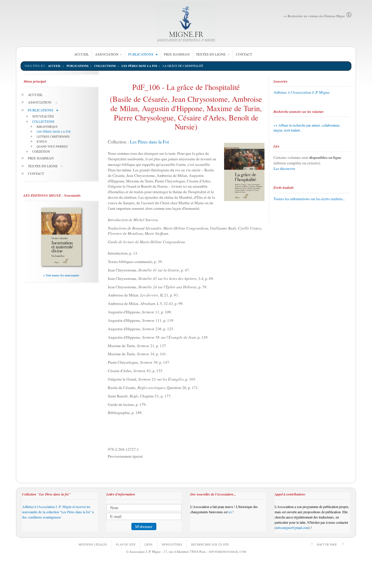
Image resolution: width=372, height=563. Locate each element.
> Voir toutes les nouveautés (61, 275)
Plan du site (125, 544)
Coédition (41, 151)
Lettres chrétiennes (53, 136)
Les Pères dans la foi (139, 66)
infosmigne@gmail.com (292, 527)
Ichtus (42, 141)
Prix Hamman (177, 54)
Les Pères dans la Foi (149, 142)
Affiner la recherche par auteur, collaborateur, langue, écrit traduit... (306, 127)
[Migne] (186, 24)
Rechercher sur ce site (210, 544)
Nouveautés (43, 116)
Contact (244, 54)
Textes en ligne (211, 54)
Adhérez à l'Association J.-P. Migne (301, 92)
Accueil (81, 54)
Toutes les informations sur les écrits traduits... (309, 198)
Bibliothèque (47, 127)
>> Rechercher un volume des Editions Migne (314, 15)
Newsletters (172, 544)
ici (230, 511)
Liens (148, 544)
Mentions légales (92, 544)
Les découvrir (284, 168)
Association (107, 54)
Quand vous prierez (52, 146)
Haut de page (327, 544)
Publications (141, 54)
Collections (105, 66)
